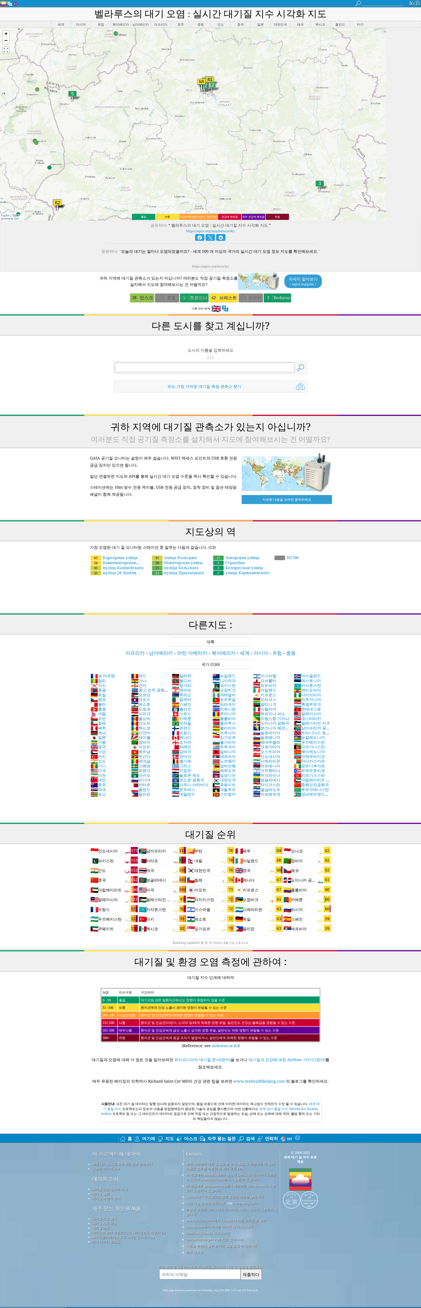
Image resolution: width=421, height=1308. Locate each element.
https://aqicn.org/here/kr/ (210, 266)
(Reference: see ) (199, 1019)
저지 (98, 685)
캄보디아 (224, 775)
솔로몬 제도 (186, 775)
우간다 (140, 756)
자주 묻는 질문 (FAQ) (116, 1208)
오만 (98, 718)
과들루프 (224, 789)
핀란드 (181, 728)
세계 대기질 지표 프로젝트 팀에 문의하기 (122, 1164)
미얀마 (140, 732)
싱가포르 (224, 737)
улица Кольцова (176, 557)
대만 (98, 779)
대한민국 (224, 779)
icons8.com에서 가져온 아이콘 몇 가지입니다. (220, 1226)
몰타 (98, 704)
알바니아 (224, 751)
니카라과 (224, 680)
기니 (98, 765)
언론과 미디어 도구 (106, 1168)
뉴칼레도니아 (309, 737)
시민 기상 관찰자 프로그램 (205, 1203)
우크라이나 (266, 775)
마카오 (140, 775)
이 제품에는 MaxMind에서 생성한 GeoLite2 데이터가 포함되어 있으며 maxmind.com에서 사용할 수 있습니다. (231, 1177)
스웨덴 (140, 765)
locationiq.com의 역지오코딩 (208, 1233)
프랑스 (181, 732)
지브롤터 (264, 680)
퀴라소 (181, 694)
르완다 (140, 770)
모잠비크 (224, 690)
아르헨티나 (266, 770)
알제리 (181, 699)
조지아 (181, 742)
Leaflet (5, 215)
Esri (16, 218)
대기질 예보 (100, 1228)
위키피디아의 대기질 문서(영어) (202, 1059)
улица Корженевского (243, 572)
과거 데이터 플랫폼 (106, 1241)
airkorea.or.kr (225, 1045)
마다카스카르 (309, 761)
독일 (98, 694)
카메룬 (181, 718)
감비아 (181, 751)
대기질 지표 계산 (104, 1223)
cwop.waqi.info (245, 1203)
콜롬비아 (224, 718)
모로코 (140, 709)
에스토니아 (307, 680)
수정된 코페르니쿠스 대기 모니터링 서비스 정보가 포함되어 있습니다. (232, 1211)
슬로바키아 (266, 732)
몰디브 (181, 680)
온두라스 (183, 789)
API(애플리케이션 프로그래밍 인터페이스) (123, 1237)
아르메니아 (266, 765)
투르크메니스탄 (311, 789)
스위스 (181, 713)
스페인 (181, 704)
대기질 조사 (105, 1178)
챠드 (138, 675)
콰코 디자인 (194, 1252)
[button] (6, 33)
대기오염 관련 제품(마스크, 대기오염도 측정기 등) (128, 1232)
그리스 (181, 765)
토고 (98, 794)
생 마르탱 (103, 675)
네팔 (98, 713)
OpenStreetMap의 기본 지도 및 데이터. (215, 1239)
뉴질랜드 (224, 675)
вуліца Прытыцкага (179, 572)
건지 (138, 685)
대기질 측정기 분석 (106, 1198)
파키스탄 (224, 685)
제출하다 (251, 1274)
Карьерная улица (115, 557)
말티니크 (264, 704)
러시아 (140, 779)
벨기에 (181, 761)
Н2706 (289, 557)
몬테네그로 (307, 709)
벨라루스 (224, 723)
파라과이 (224, 704)
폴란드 (140, 789)
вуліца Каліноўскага (118, 567)
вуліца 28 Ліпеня (115, 572)
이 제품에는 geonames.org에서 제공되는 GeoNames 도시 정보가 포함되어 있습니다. (231, 1187)
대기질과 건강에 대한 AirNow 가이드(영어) (286, 1059)
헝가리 (181, 685)
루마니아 (224, 713)
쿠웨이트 (224, 784)
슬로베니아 (266, 737)
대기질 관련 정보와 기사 (110, 1189)
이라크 (140, 713)
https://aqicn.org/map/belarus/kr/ (210, 231)
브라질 (181, 723)
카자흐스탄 (307, 685)
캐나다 (181, 737)
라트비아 (264, 685)
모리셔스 (264, 699)
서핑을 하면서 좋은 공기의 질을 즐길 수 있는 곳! (221, 1246)
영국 (98, 746)
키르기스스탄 (309, 775)
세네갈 (140, 761)
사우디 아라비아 (190, 784)
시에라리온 (266, 761)
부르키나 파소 (269, 713)
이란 (98, 775)
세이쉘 (140, 737)
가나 (138, 680)
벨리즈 (181, 709)
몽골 (98, 690)
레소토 (140, 704)
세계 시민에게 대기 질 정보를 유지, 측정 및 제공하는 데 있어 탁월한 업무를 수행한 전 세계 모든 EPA (230, 1166)
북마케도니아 (309, 751)
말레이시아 (307, 713)
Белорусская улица (240, 567)
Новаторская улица (179, 562)
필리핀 (140, 794)
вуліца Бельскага (176, 567)
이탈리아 (264, 709)
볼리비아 (224, 728)
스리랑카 (224, 794)
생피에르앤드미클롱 (311, 796)
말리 (98, 680)
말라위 (181, 675)
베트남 (140, 751)
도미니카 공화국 (271, 723)
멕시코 (140, 728)
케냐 (98, 732)
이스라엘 (264, 675)
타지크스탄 (266, 784)
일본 (98, 737)
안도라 (140, 723)
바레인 (181, 746)
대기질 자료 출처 (104, 1218)
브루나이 (224, 732)
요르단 (140, 694)
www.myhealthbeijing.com (260, 1081)
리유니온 (224, 709)
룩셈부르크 (307, 704)
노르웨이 (224, 761)
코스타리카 (307, 718)
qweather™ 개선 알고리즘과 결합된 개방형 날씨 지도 (225, 1196)
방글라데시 (266, 779)
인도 (98, 761)
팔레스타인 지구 (312, 723)
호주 (98, 784)
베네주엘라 (266, 742)
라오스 (140, 699)
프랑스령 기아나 (271, 718)
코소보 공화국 (188, 779)
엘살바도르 (266, 789)
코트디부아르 (309, 765)
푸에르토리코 (309, 770)
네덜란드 (183, 794)
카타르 (140, 784)
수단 (98, 751)
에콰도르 (224, 770)
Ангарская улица (238, 557)
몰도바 (140, 718)
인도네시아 (266, 756)
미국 (98, 770)
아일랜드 (264, 690)
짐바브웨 (224, 765)
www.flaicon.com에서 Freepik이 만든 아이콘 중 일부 (226, 1220)
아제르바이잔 (309, 756)
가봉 (98, 742)
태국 (98, 789)
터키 (98, 756)
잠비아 (140, 742)
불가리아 (224, 742)
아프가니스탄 (309, 746)
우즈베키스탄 (309, 742)
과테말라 (224, 694)
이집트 (181, 770)
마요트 (140, 746)
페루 (98, 728)
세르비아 (224, 756)
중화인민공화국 (311, 784)
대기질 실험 (100, 1193)
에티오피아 (307, 690)
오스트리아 (266, 751)
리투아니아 (307, 699)
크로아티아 (266, 746)
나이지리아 (307, 694)
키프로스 (264, 694)
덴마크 (181, 756)
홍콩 (98, 709)
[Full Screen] (6, 50)
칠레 (98, 723)
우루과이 (224, 746)
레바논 (181, 690)
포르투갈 (224, 699)
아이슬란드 (307, 675)
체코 (98, 699)
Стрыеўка (231, 562)
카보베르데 (266, 794)
